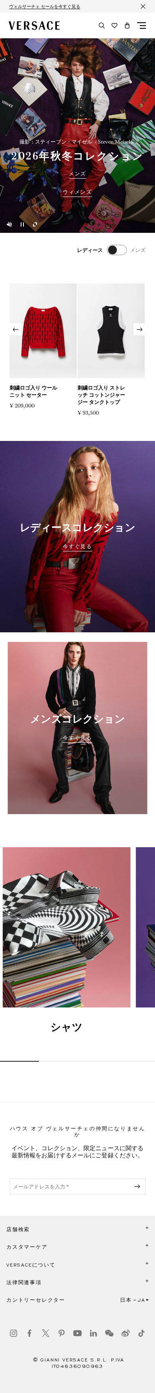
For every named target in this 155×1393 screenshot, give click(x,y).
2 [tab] (58, 1061)
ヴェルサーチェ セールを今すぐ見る (44, 6)
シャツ (66, 1027)
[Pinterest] (61, 1333)
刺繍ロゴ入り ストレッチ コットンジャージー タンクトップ (101, 394)
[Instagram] (13, 1333)
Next (139, 329)
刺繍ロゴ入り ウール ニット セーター (33, 391)
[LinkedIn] (93, 1333)
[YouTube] (77, 1333)
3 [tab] (97, 1061)
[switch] (111, 250)
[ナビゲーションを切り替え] (141, 25)
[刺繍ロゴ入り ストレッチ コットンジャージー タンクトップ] (111, 330)
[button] (127, 25)
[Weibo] (125, 1333)
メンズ (77, 174)
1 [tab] (19, 1061)
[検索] (102, 25)
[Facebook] (29, 1333)
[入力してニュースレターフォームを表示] (138, 1186)
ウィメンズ (77, 192)
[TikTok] (141, 1333)
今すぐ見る (77, 546)
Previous (15, 329)
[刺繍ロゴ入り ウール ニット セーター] (43, 330)
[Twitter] (45, 1333)
